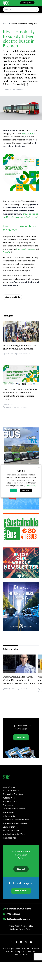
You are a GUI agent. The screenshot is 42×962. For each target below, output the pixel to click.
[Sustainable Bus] (6, 3)
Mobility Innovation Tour (14, 834)
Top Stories (26, 354)
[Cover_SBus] (21, 451)
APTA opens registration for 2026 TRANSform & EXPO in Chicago (19, 347)
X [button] (38, 467)
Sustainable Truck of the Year (16, 819)
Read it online (21, 890)
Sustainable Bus (10, 801)
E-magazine (27, 3)
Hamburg (31, 249)
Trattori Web (8, 812)
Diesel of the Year (10, 827)
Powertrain (8, 805)
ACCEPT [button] (13, 490)
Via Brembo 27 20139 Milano (18, 908)
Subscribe (21, 737)
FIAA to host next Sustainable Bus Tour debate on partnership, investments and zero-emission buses (20, 394)
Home (5, 23)
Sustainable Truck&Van (13, 794)
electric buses (28, 133)
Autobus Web (9, 798)
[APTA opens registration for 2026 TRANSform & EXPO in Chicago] (21, 331)
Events (20, 354)
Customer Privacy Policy (20, 929)
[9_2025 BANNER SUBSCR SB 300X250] (21, 528)
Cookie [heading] (21, 470)
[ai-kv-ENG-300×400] (21, 606)
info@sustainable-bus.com (17, 919)
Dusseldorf (21, 249)
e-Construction (9, 816)
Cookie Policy (27, 926)
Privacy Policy (13, 926)
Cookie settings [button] (26, 490)
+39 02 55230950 (12, 914)
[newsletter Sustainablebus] (21, 562)
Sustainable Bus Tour (12, 407)
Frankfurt (7, 252)
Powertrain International (14, 808)
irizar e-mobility (12, 297)
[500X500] (21, 172)
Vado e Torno (9, 787)
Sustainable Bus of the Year (15, 823)
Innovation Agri (9, 838)
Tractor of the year (11, 830)
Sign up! (21, 869)
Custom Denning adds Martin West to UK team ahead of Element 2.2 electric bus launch (19, 680)
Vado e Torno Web (11, 790)
